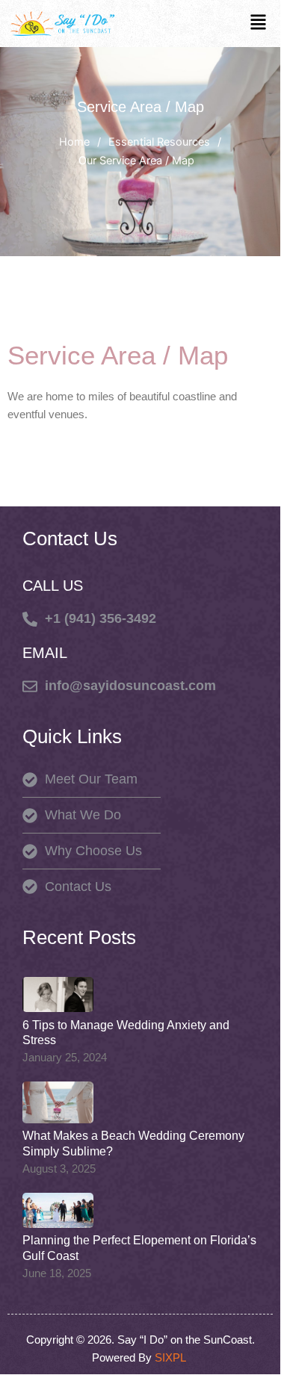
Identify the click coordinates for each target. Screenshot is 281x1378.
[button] (258, 23)
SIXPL (172, 1358)
